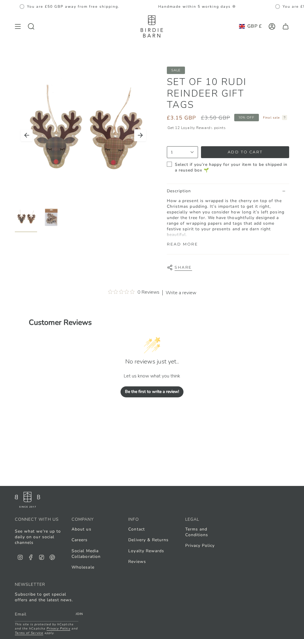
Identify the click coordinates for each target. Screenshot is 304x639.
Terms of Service (29, 633)
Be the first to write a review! (152, 391)
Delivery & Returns (148, 540)
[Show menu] (18, 26)
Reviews (137, 561)
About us (81, 529)
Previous (27, 135)
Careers (80, 540)
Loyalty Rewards (146, 551)
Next (140, 135)
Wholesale (83, 567)
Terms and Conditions (196, 532)
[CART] (285, 26)
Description (179, 191)
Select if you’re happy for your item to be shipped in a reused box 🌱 (231, 167)
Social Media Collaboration (86, 553)
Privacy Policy (200, 545)
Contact (136, 529)
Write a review (181, 292)
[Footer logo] (27, 500)
